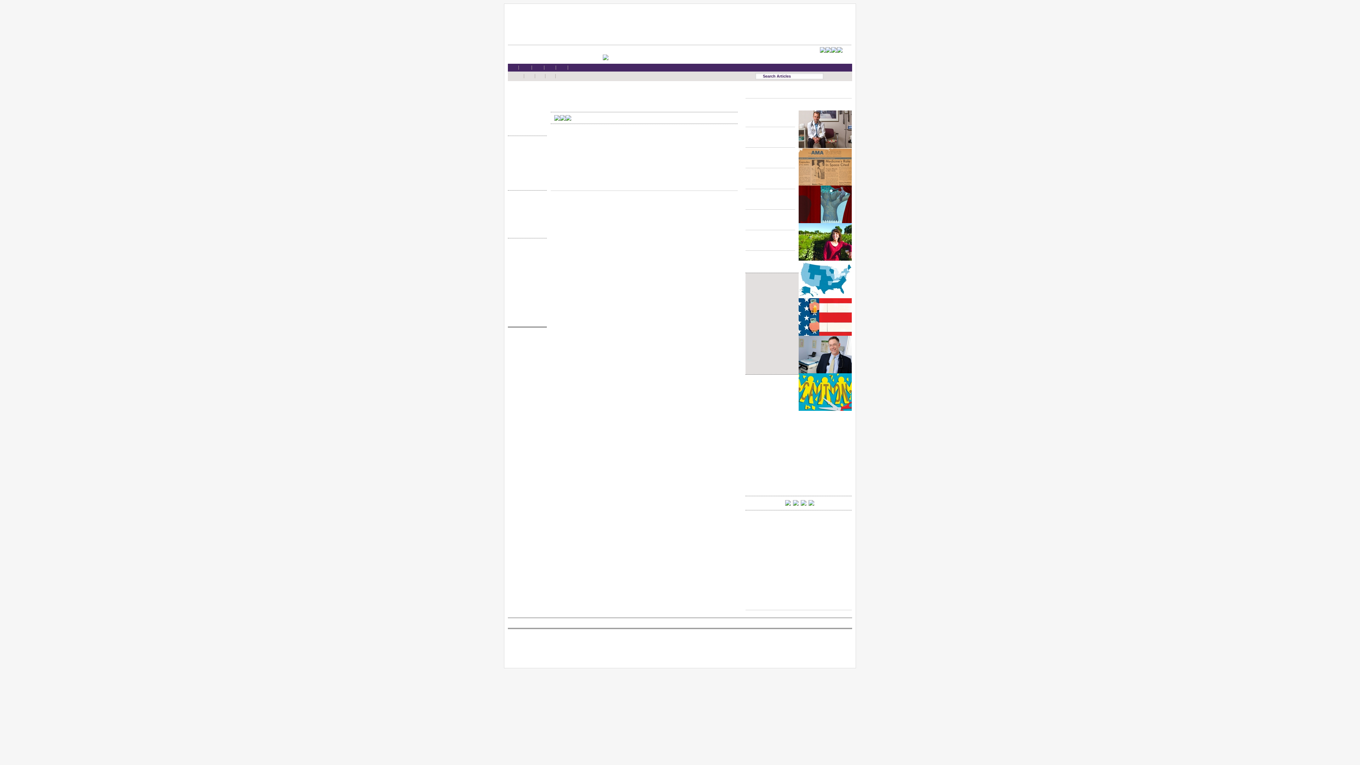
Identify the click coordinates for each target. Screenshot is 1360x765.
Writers (525, 230)
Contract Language (525, 148)
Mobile (525, 257)
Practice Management (525, 169)
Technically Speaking (525, 176)
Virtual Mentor (525, 374)
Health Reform (525, 94)
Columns (525, 217)
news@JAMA (525, 367)
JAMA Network (525, 360)
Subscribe (525, 271)
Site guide (525, 298)
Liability (525, 114)
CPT (525, 347)
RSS (525, 251)
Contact (525, 319)
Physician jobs (525, 381)
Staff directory (525, 278)
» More (525, 128)
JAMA (525, 354)
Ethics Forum (525, 155)
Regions (525, 210)
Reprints (525, 291)
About (525, 312)
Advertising (525, 285)
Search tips (525, 264)
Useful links (525, 305)
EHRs (525, 100)
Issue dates (525, 203)
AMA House (525, 121)
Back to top (644, 184)
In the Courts (525, 162)
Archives (525, 223)
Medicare (525, 107)
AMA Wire (525, 340)
